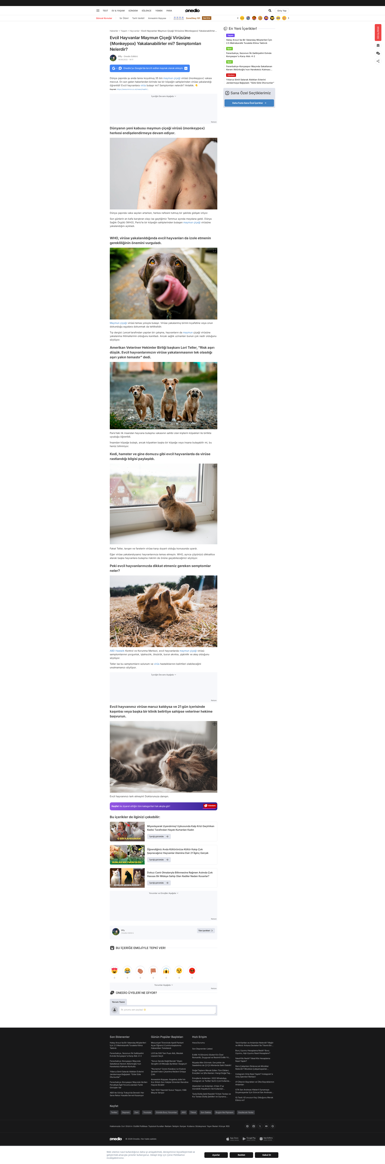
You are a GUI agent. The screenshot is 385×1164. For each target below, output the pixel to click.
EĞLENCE (146, 10)
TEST (105, 10)
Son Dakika (206, 1112)
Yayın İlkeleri (212, 1126)
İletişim (175, 1126)
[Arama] (270, 10)
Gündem (231, 75)
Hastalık (120, 650)
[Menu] (98, 11)
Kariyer (183, 1126)
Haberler (114, 31)
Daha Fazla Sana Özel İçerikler (247, 103)
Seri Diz (206, 18)
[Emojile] (266, 18)
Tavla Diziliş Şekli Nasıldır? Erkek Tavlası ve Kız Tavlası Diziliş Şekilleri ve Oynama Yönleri (211, 1096)
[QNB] (242, 18)
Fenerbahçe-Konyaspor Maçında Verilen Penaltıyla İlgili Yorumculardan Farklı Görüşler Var (128, 1085)
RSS (227, 1126)
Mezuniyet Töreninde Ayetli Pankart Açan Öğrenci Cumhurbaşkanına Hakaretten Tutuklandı (167, 1045)
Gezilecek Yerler (246, 1112)
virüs (143, 85)
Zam (136, 1112)
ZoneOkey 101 (193, 18)
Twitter (114, 1112)
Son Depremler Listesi (202, 1048)
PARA (169, 10)
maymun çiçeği (171, 78)
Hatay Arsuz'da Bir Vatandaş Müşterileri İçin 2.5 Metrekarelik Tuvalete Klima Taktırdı (249, 41)
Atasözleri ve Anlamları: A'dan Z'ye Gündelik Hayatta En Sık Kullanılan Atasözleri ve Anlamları (208, 1089)
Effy (128, 56)
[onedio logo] (192, 10)
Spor (229, 48)
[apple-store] (233, 1139)
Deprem (126, 1112)
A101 (184, 1112)
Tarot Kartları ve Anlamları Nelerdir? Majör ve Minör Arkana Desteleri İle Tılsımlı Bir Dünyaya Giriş (254, 1045)
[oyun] (272, 18)
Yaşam (124, 31)
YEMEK (159, 10)
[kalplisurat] (284, 18)
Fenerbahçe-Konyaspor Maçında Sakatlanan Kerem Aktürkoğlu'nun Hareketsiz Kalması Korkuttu (249, 68)
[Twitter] (260, 1126)
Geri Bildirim (126, 1126)
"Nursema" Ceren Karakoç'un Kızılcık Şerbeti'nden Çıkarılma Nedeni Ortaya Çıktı (168, 1071)
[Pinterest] (272, 1126)
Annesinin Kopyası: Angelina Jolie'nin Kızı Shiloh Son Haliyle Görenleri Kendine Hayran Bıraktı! (169, 1082)
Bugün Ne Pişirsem (224, 1112)
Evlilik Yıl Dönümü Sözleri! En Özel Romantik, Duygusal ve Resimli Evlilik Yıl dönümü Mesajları (210, 1057)
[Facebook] (253, 1126)
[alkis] (278, 18)
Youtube (147, 1112)
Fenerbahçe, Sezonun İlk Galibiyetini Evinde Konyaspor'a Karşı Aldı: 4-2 (248, 55)
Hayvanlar (135, 31)
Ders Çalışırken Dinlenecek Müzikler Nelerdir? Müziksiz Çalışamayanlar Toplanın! (252, 1069)
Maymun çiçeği (118, 322)
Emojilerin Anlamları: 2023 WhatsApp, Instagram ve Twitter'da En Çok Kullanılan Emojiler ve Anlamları (211, 1081)
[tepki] (114, 970)
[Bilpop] (260, 18)
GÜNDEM (133, 10)
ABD (112, 650)
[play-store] (249, 1139)
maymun (188, 332)
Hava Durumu (198, 1042)
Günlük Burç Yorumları (166, 1112)
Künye (222, 1126)
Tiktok (193, 1112)
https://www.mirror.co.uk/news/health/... (133, 89)
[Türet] (248, 18)
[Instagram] (247, 1126)
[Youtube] (266, 1126)
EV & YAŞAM (118, 10)
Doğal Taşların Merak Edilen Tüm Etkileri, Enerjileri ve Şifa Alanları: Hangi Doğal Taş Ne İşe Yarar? (211, 1073)
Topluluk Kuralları (156, 1126)
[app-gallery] (266, 1139)
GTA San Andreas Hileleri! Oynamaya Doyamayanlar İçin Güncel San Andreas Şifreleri (253, 1092)
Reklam (168, 1126)
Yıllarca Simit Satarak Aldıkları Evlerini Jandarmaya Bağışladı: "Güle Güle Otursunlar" (250, 81)
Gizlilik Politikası (140, 1126)
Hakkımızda (115, 1126)
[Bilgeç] (254, 18)
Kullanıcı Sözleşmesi (196, 1126)
